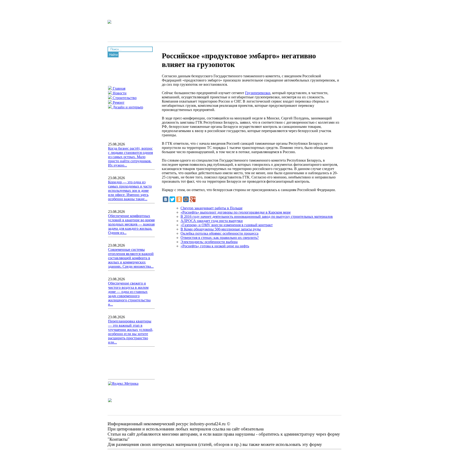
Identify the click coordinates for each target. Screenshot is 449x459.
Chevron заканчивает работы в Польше (212, 208)
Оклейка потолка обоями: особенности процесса (219, 233)
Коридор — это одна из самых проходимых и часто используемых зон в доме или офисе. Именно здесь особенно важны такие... (130, 190)
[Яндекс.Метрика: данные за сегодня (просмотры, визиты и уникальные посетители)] (123, 383)
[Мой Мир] (186, 199)
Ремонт (118, 102)
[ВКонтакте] (165, 199)
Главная (118, 88)
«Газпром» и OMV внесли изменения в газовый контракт (227, 225)
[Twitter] (172, 199)
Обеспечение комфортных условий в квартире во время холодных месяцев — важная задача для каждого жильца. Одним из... (131, 224)
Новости (119, 93)
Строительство (124, 98)
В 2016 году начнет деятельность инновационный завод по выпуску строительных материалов (257, 216)
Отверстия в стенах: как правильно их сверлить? (220, 238)
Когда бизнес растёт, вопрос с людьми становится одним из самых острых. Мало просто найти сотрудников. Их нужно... (130, 156)
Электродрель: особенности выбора (209, 242)
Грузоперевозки (257, 93)
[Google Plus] (193, 199)
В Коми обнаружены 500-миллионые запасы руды (221, 229)
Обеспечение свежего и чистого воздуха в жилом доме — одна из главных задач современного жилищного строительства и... (129, 293)
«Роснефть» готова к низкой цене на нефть (215, 246)
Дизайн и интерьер (127, 107)
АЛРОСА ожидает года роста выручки (212, 221)
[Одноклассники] (179, 199)
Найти (113, 54)
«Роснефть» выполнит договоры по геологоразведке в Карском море (236, 212)
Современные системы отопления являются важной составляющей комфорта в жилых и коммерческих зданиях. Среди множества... (131, 258)
